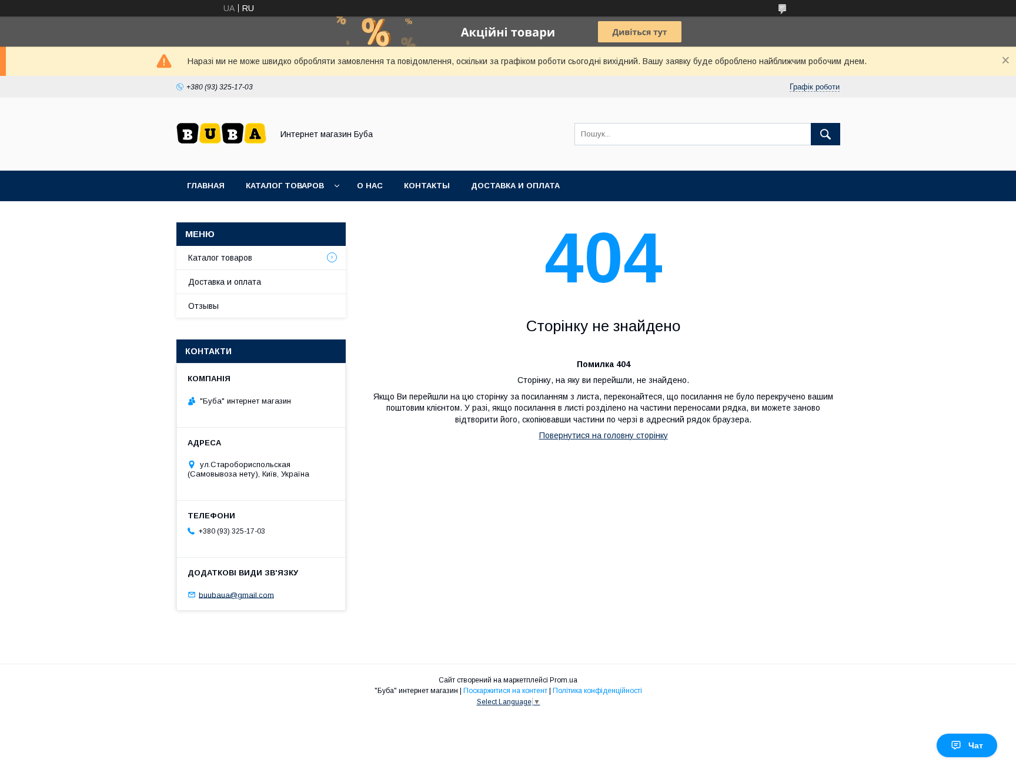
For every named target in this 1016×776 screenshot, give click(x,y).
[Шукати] (825, 134)
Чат (975, 745)
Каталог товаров (285, 185)
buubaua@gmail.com (236, 594)
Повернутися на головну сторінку (603, 435)
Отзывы (203, 306)
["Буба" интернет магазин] (221, 155)
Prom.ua (563, 680)
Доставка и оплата (515, 185)
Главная (206, 185)
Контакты (427, 185)
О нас (370, 185)
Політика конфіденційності (597, 691)
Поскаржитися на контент (505, 691)
